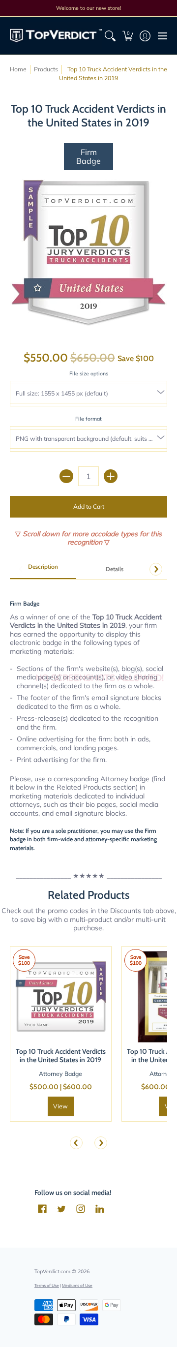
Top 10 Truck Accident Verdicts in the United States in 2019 (61, 1056)
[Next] (156, 569)
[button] (127, 36)
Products (46, 69)
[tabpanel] (88, 718)
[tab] (43, 570)
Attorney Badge (60, 1073)
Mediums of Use (77, 1285)
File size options (88, 373)
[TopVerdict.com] (56, 36)
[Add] (111, 476)
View (60, 1106)
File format (88, 418)
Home (18, 69)
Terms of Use (46, 1285)
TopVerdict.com (52, 1271)
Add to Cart (88, 506)
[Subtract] (66, 476)
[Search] (110, 36)
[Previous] (76, 1143)
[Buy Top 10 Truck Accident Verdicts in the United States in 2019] (60, 996)
